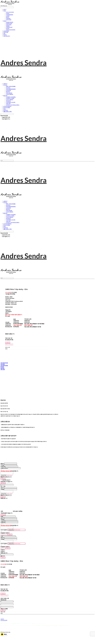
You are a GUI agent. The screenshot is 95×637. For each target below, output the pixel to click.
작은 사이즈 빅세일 (10, 12)
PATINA (7, 13)
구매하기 (3, 557)
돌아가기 (3, 548)
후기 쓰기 (3, 483)
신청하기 (3, 610)
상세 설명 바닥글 (4, 365)
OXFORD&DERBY (9, 14)
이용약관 (2, 619)
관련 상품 (3, 369)
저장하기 (3, 478)
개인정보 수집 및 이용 (6, 471)
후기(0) (2, 366)
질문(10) (2, 368)
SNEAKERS (8, 18)
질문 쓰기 (3, 514)
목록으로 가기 (4, 534)
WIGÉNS (8, 26)
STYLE (4, 10)
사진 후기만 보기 (6, 480)
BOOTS (7, 17)
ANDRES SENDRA (9, 22)
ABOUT (4, 9)
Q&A (4, 33)
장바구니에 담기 (4, 595)
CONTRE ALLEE (9, 27)
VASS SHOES (8, 19)
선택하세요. (8, 323)
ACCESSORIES (6, 31)
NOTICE (5, 34)
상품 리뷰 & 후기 (6, 36)
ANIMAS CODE (9, 23)
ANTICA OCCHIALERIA (10, 29)
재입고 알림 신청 (17, 325)
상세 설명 (3, 364)
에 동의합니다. (9, 471)
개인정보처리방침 (4, 620)
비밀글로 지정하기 (5, 532)
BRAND (4, 21)
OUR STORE (5, 32)
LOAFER (7, 16)
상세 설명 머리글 (4, 362)
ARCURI (7, 28)
